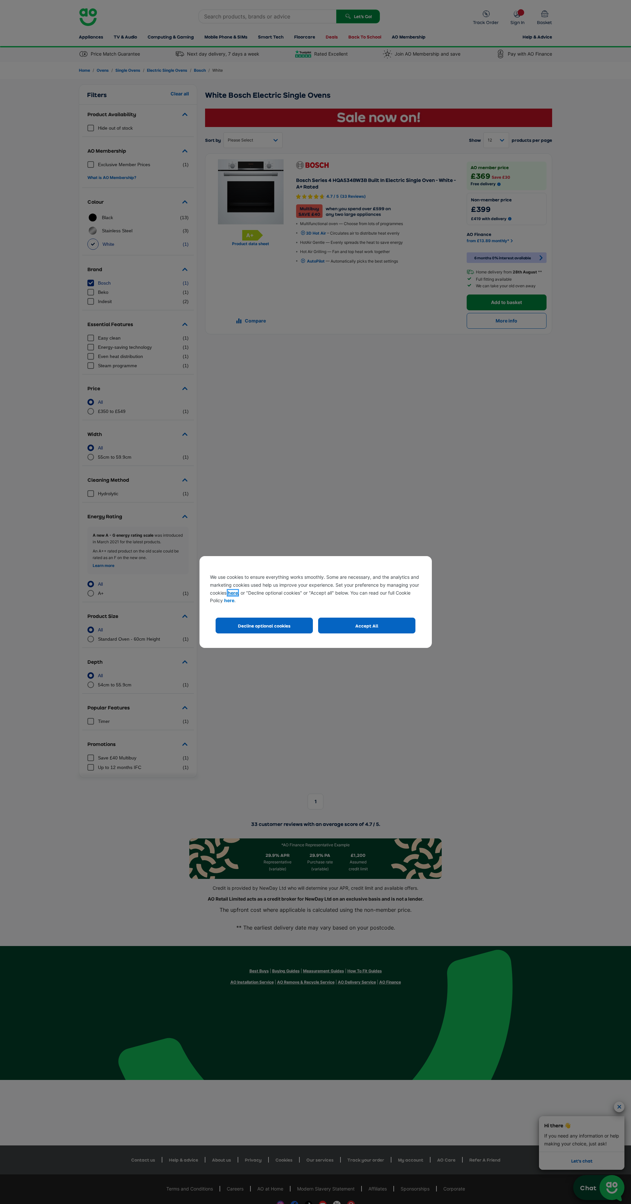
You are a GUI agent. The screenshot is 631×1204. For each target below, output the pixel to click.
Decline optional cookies (264, 625)
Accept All (366, 625)
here (233, 593)
